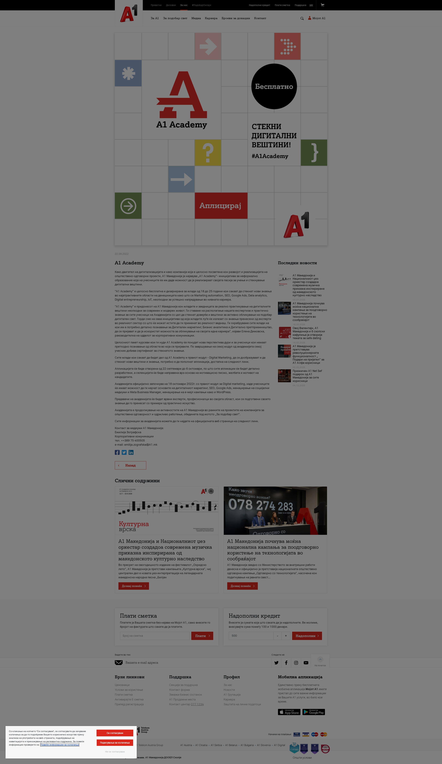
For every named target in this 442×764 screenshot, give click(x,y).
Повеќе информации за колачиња (60, 744)
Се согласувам (115, 733)
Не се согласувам (115, 751)
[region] (71, 742)
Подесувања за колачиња (115, 742)
